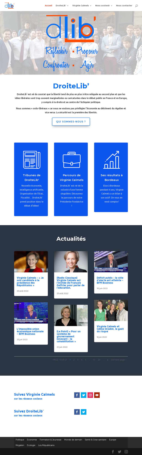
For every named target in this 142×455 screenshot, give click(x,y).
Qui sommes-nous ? (71, 121)
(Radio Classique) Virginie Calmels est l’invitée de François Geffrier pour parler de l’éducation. (70, 282)
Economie (32, 439)
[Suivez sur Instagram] (90, 395)
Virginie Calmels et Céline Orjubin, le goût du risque (110, 329)
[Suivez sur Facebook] (77, 395)
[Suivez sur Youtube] (97, 395)
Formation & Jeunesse (50, 439)
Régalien (20, 445)
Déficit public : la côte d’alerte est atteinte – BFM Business (110, 280)
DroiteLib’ (61, 6)
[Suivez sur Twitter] (83, 395)
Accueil (48, 6)
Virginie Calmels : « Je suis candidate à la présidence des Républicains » (30, 281)
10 (94, 360)
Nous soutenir (102, 6)
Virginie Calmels (80, 6)
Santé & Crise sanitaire (95, 439)
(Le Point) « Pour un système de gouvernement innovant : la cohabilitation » (69, 336)
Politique (20, 439)
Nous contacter (124, 6)
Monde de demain (73, 439)
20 (99, 360)
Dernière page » (118, 360)
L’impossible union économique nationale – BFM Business (30, 331)
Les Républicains (46, 445)
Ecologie (31, 445)
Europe (112, 439)
